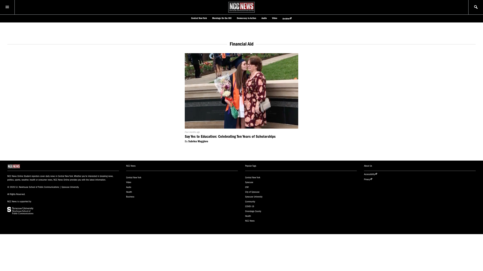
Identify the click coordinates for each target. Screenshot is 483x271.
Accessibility (369, 174)
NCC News (250, 220)
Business (130, 196)
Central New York (199, 18)
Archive (286, 18)
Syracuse (249, 182)
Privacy (367, 179)
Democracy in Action (246, 18)
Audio (264, 18)
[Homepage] (242, 11)
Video (274, 18)
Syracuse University (253, 196)
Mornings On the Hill (222, 18)
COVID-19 (249, 206)
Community (250, 201)
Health (129, 192)
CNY (247, 187)
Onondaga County (253, 211)
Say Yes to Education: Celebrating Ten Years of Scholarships (230, 136)
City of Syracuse (252, 192)
